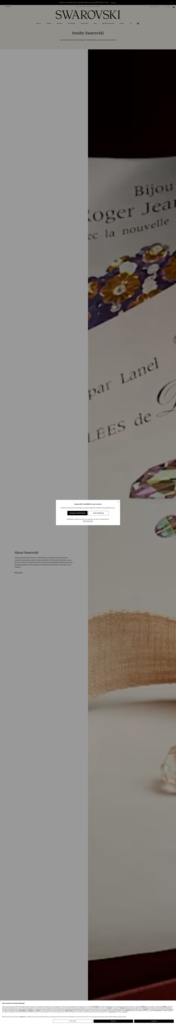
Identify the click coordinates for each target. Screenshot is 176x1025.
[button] (118, 501)
